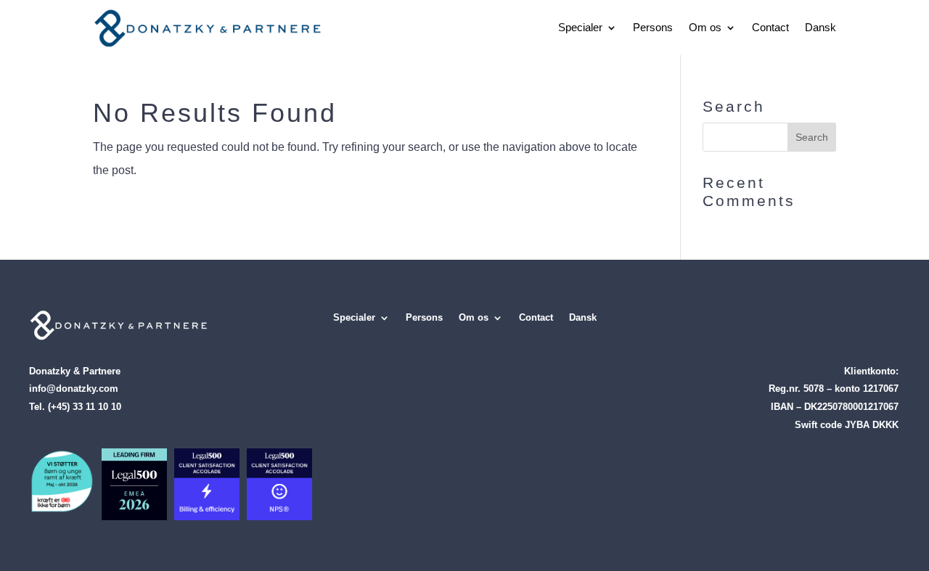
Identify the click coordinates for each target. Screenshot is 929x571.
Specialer (580, 27)
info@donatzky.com (73, 388)
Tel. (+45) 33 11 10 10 (75, 406)
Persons (653, 27)
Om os (705, 27)
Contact (770, 27)
